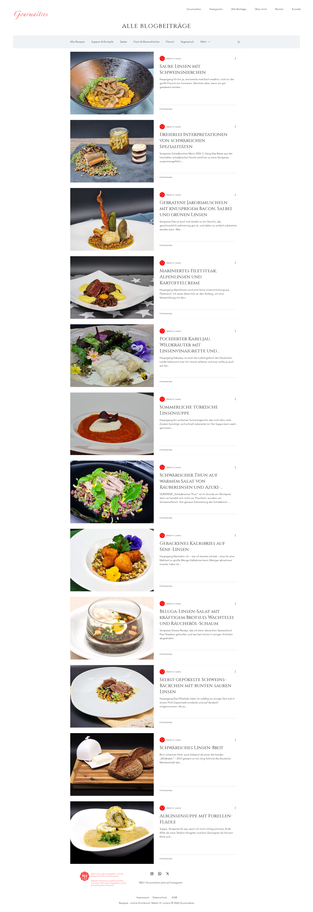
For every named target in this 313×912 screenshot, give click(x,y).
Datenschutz (160, 897)
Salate (123, 41)
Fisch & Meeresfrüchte (146, 41)
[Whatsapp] (160, 874)
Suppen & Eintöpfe (102, 41)
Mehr (204, 41)
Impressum (142, 897)
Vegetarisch (187, 41)
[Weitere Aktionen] (236, 58)
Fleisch (170, 41)
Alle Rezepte (77, 41)
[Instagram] (152, 874)
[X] (168, 874)
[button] (238, 42)
